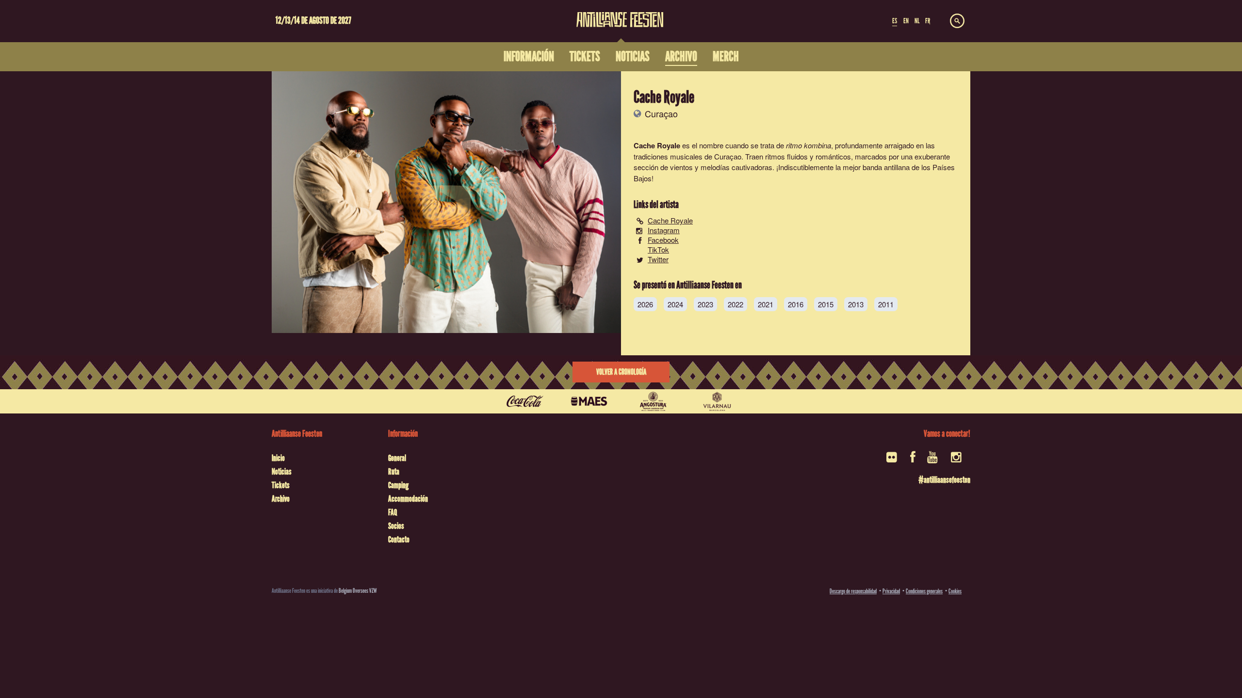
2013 (856, 304)
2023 (705, 304)
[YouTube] (933, 460)
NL (917, 20)
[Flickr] (892, 460)
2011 (886, 304)
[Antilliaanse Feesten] (620, 13)
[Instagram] (957, 460)
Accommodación (408, 498)
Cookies (955, 591)
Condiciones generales (924, 591)
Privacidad (891, 591)
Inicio (278, 458)
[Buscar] (957, 21)
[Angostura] (653, 401)
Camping (398, 485)
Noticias (282, 471)
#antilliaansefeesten (944, 480)
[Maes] (589, 401)
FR (927, 20)
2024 (675, 304)
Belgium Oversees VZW (358, 590)
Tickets (281, 485)
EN (906, 20)
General (397, 458)
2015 (825, 304)
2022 (735, 304)
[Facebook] (912, 460)
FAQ (392, 512)
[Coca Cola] (525, 401)
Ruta (393, 471)
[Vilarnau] (717, 401)
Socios (396, 526)
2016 (795, 304)
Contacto (398, 539)
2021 (765, 304)
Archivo (281, 498)
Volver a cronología (621, 372)
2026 (645, 304)
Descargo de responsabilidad (853, 591)
